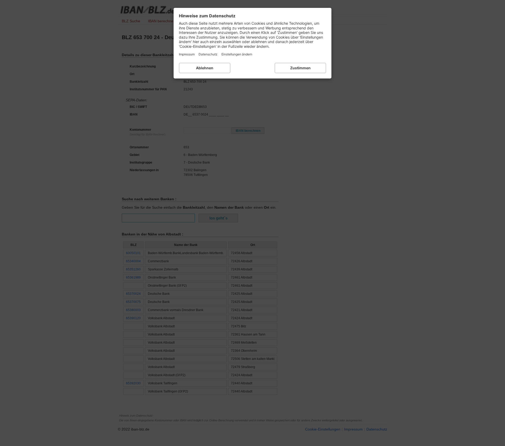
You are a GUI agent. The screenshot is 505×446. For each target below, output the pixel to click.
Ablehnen (204, 68)
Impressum (187, 54)
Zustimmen (300, 68)
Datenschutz (208, 54)
